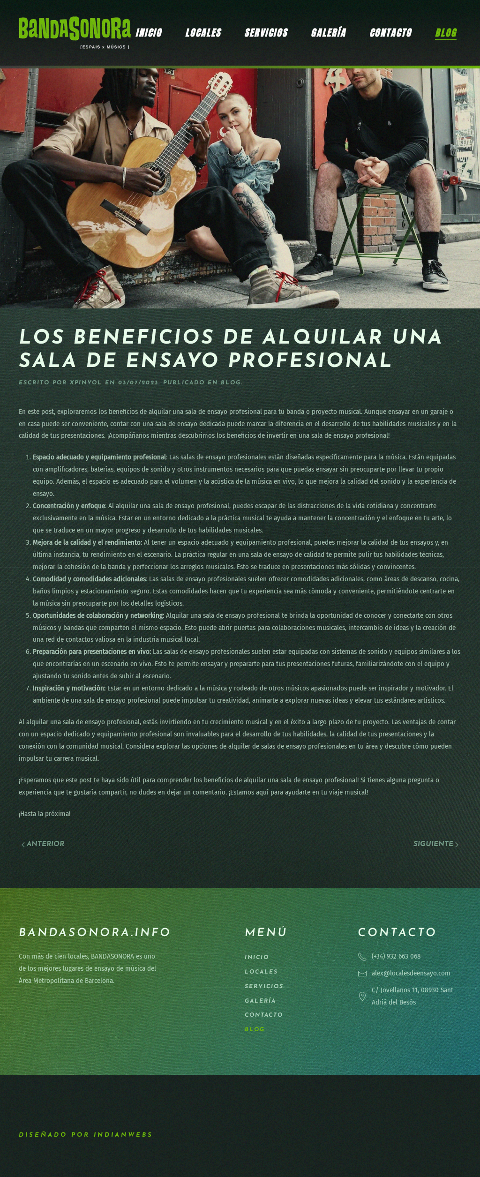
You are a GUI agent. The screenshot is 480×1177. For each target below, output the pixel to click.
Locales (203, 32)
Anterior (45, 844)
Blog (446, 32)
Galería (328, 32)
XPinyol (86, 383)
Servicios (265, 32)
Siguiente (433, 844)
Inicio (148, 32)
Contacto (390, 32)
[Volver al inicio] (75, 33)
